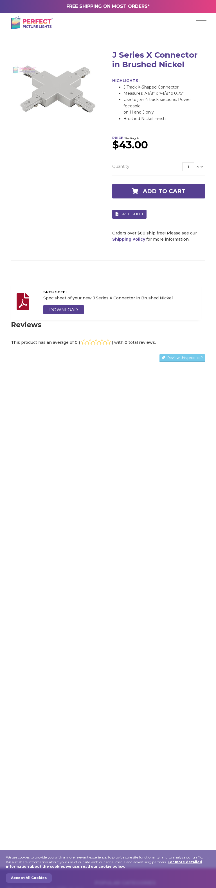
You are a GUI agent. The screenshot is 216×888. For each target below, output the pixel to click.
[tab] (158, 166)
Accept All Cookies (29, 878)
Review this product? (184, 358)
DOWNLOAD (63, 309)
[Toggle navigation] (201, 23)
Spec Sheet (131, 214)
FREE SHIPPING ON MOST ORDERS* (108, 6)
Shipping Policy (128, 239)
